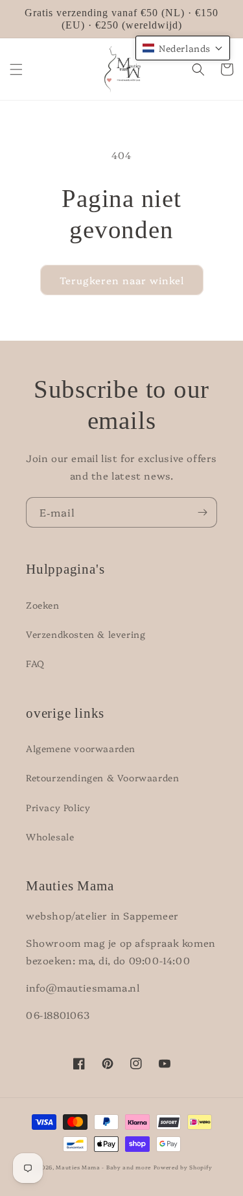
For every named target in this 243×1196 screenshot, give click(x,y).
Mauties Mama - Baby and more (103, 1167)
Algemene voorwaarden (80, 748)
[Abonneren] (202, 512)
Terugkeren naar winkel (122, 280)
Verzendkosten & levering (85, 634)
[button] (16, 69)
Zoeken (43, 604)
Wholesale (50, 836)
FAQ (35, 663)
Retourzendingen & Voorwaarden (102, 777)
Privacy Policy (58, 807)
